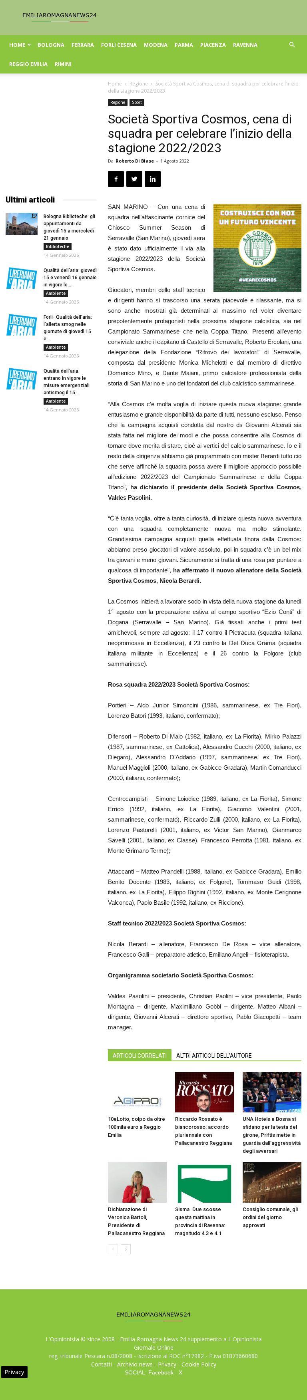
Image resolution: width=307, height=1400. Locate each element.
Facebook (160, 1372)
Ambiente (56, 293)
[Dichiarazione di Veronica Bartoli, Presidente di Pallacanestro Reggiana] (137, 1182)
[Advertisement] (51, 139)
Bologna (51, 44)
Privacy (167, 1364)
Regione (139, 83)
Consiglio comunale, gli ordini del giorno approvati (270, 1217)
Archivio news (135, 1364)
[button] (291, 45)
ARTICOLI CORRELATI (140, 1055)
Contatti (101, 1364)
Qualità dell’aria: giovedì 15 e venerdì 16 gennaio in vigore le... (70, 278)
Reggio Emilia (28, 64)
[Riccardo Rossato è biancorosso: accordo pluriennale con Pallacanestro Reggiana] (204, 1092)
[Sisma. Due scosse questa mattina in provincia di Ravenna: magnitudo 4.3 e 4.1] (204, 1182)
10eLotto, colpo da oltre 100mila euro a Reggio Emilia (136, 1127)
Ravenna (245, 44)
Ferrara (83, 44)
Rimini (63, 64)
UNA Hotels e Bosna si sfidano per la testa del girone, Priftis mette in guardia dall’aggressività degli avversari (272, 1135)
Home (17, 44)
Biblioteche (57, 246)
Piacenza (213, 44)
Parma (184, 44)
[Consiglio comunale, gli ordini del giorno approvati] (272, 1182)
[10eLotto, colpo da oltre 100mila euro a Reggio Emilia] (137, 1092)
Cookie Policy (198, 1364)
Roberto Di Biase (135, 161)
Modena (155, 44)
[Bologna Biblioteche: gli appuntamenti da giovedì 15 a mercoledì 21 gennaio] (22, 224)
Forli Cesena (119, 44)
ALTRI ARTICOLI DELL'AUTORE (214, 1055)
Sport (137, 102)
